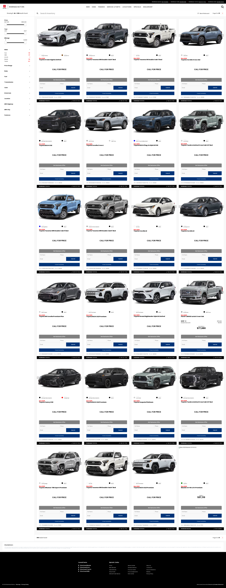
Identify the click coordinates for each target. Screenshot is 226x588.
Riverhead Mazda (156, 1)
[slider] (5, 24)
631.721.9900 (165, 1)
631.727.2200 (218, 357)
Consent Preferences (14, 587)
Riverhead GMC (212, 1)
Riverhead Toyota (194, 1)
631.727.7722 (202, 1)
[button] (80, 35)
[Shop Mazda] (4, 7)
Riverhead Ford (175, 1)
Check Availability (59, 93)
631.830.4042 (220, 1)
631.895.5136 (183, 1)
